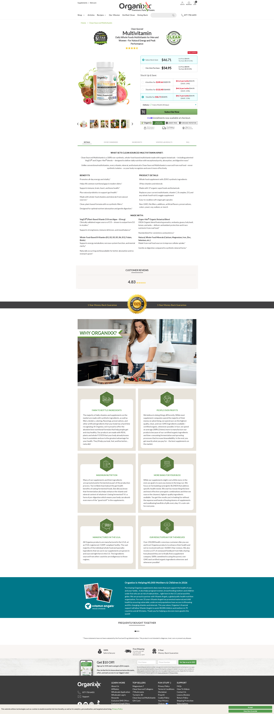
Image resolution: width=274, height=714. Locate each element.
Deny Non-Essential (250, 711)
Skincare (93, 3)
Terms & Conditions (166, 689)
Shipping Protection (185, 700)
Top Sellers (139, 682)
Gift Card (136, 700)
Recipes (99, 15)
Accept (250, 707)
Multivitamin (100, 23)
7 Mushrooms (138, 692)
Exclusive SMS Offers (120, 700)
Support (182, 682)
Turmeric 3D (138, 695)
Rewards (115, 698)
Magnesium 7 (138, 686)
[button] (132, 48)
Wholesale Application (120, 692)
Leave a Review (183, 695)
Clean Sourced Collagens (143, 689)
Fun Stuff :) (164, 682)
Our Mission (114, 15)
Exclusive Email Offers (120, 703)
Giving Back (142, 15)
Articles (91, 15)
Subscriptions (182, 703)
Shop (80, 15)
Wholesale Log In (118, 695)
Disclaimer (162, 692)
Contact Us (181, 692)
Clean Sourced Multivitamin (144, 698)
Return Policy (182, 698)
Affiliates (115, 689)
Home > (84, 23)
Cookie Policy (163, 698)
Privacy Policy (117, 709)
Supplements (82, 3)
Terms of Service (163, 673)
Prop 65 (161, 695)
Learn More (118, 682)
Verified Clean (128, 15)
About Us (115, 686)
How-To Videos (183, 689)
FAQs (179, 686)
